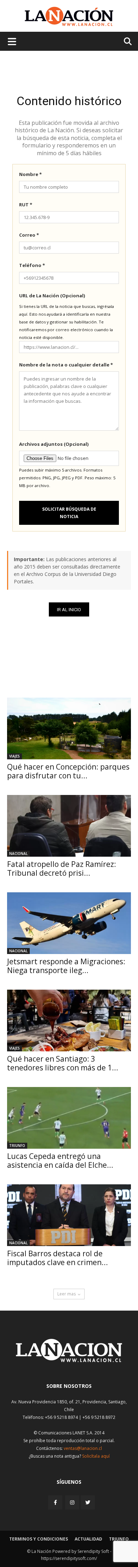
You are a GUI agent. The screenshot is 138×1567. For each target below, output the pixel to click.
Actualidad (88, 1539)
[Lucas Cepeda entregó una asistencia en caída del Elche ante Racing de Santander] (69, 1118)
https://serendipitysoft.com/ (69, 1558)
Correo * (29, 235)
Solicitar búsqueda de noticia (69, 513)
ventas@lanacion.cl (83, 1448)
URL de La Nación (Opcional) (52, 295)
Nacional (18, 853)
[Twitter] (88, 1502)
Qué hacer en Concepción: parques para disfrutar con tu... (68, 771)
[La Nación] (69, 16)
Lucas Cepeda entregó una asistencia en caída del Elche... (60, 1160)
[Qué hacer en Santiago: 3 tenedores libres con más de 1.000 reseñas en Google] (69, 1020)
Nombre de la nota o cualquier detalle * (66, 365)
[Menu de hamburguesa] (12, 41)
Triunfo (17, 1145)
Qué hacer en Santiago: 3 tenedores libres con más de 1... (62, 1063)
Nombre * (30, 174)
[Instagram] (72, 1502)
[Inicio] (69, 1360)
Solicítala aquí (96, 1456)
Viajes (14, 756)
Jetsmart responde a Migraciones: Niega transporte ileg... (66, 965)
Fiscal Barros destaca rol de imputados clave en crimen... (57, 1258)
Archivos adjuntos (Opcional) (53, 444)
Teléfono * (32, 265)
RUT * (25, 204)
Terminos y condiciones (38, 1539)
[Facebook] (56, 1502)
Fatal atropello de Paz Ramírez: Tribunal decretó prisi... (61, 868)
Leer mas (66, 1294)
